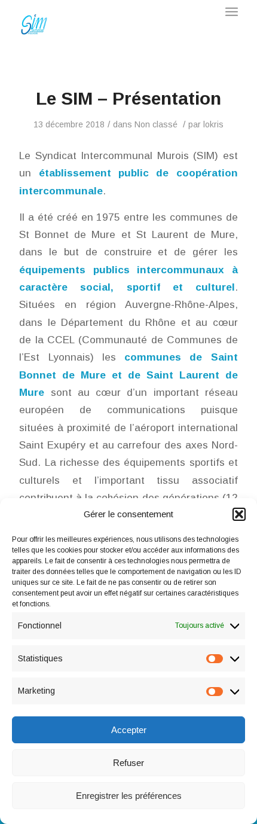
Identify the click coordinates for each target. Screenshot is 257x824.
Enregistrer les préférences (129, 796)
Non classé (156, 124)
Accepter (128, 730)
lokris (213, 124)
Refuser (128, 763)
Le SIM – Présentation (128, 98)
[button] (239, 514)
